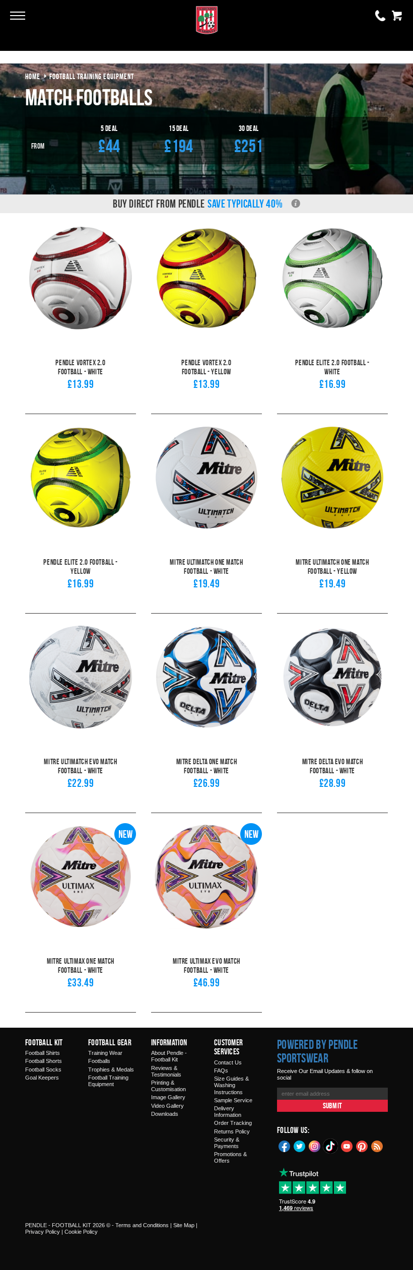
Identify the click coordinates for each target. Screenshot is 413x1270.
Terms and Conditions (142, 1225)
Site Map (183, 1225)
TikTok (331, 1146)
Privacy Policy (42, 1232)
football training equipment (91, 76)
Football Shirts (42, 1053)
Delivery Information (227, 1111)
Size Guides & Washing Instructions (231, 1085)
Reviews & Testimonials (166, 1071)
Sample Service (233, 1100)
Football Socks (43, 1069)
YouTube (347, 1145)
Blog (377, 1145)
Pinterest (362, 1145)
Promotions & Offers (230, 1157)
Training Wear (105, 1053)
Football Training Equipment (108, 1081)
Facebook (284, 1145)
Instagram (314, 1145)
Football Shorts (43, 1061)
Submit (332, 1105)
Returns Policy (232, 1131)
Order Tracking (233, 1123)
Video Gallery (167, 1106)
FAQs (221, 1070)
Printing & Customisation (168, 1086)
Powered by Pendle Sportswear (317, 1051)
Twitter (299, 1145)
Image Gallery (168, 1097)
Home (32, 76)
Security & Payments (226, 1143)
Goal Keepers (42, 1078)
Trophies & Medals (111, 1069)
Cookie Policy (81, 1232)
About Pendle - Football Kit (169, 1056)
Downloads (164, 1114)
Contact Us (228, 1062)
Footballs (99, 1061)
